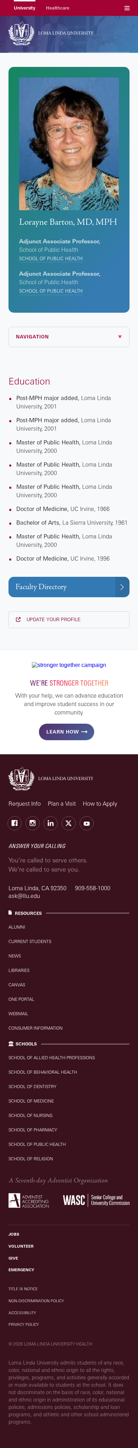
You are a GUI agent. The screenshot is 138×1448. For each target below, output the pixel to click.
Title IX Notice (23, 1288)
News (14, 956)
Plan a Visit (62, 803)
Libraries (18, 970)
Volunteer (21, 1246)
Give (13, 1258)
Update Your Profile (53, 619)
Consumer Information (35, 1028)
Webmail (18, 1013)
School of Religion (30, 1158)
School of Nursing (30, 1115)
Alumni (16, 927)
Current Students (29, 941)
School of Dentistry (32, 1086)
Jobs (13, 1234)
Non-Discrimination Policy (36, 1300)
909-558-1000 (92, 888)
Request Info (24, 803)
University (24, 8)
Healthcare (57, 8)
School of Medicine (31, 1101)
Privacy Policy (23, 1324)
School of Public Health (51, 258)
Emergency (21, 1269)
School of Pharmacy (32, 1129)
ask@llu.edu (24, 895)
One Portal (21, 999)
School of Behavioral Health (42, 1072)
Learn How (62, 732)
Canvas (16, 984)
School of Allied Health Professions (51, 1057)
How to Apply (100, 803)
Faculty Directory (41, 586)
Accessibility (22, 1312)
